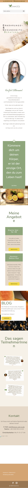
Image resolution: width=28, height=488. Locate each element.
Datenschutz (12, 472)
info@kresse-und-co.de (17, 427)
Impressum (5, 472)
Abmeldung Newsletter (8, 474)
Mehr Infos (14, 249)
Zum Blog (6, 318)
